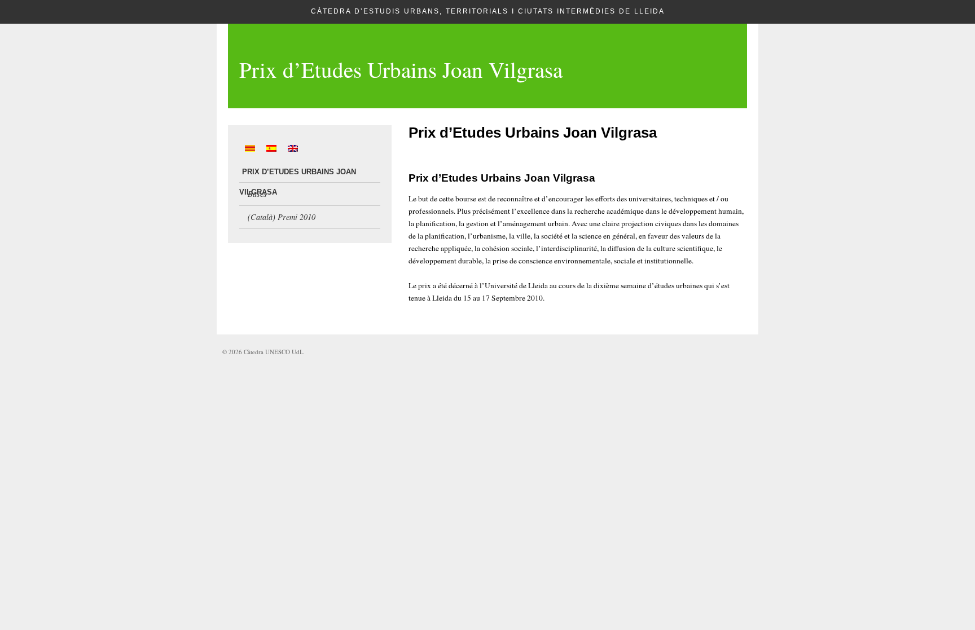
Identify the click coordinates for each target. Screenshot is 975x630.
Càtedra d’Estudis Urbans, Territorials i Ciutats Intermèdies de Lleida (488, 11)
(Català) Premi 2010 (281, 217)
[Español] (271, 148)
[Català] (250, 148)
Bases (257, 193)
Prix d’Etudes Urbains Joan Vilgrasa (401, 69)
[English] (293, 148)
